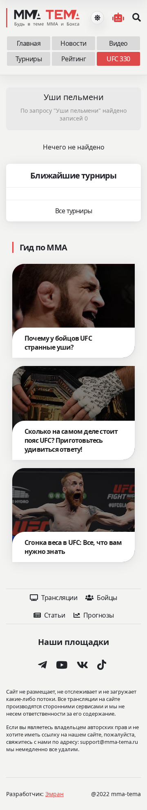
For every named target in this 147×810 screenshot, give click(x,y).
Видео (118, 43)
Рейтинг (73, 58)
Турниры (29, 58)
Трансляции (59, 597)
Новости (73, 43)
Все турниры (73, 210)
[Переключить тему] (97, 18)
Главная (29, 43)
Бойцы (106, 597)
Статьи (53, 615)
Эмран (54, 794)
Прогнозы (98, 615)
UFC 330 (118, 58)
